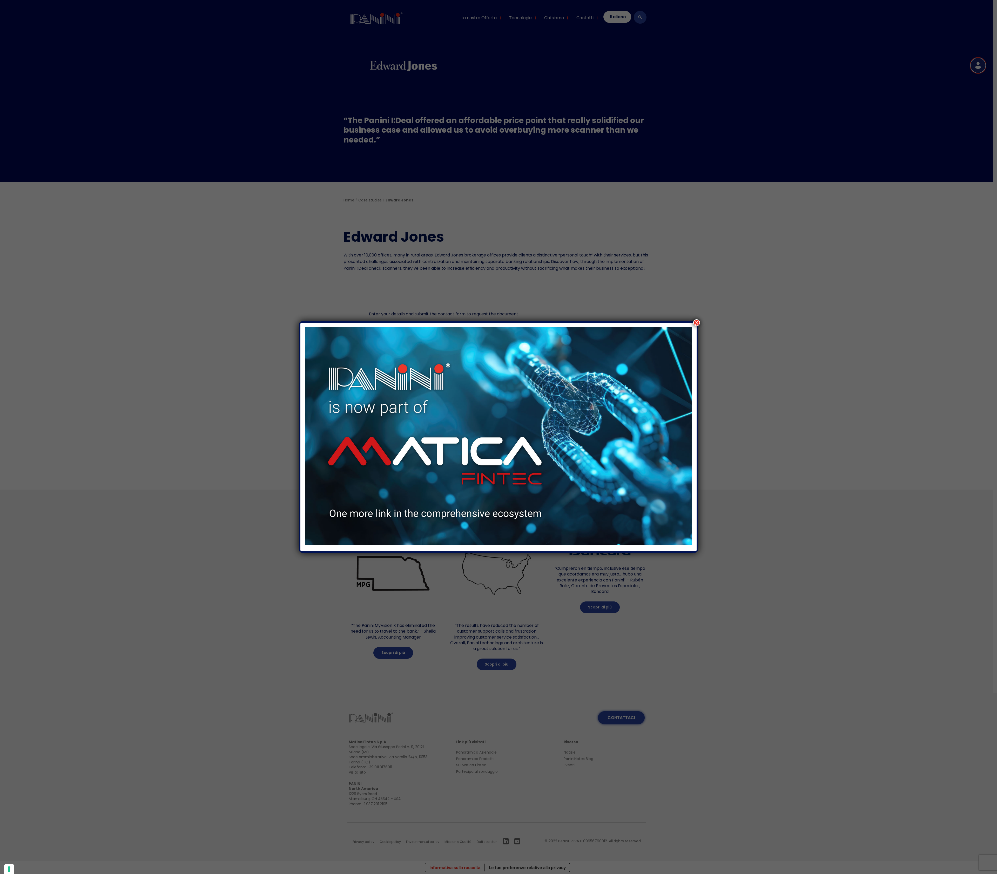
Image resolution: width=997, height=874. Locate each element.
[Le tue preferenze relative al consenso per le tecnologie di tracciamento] (9, 869)
